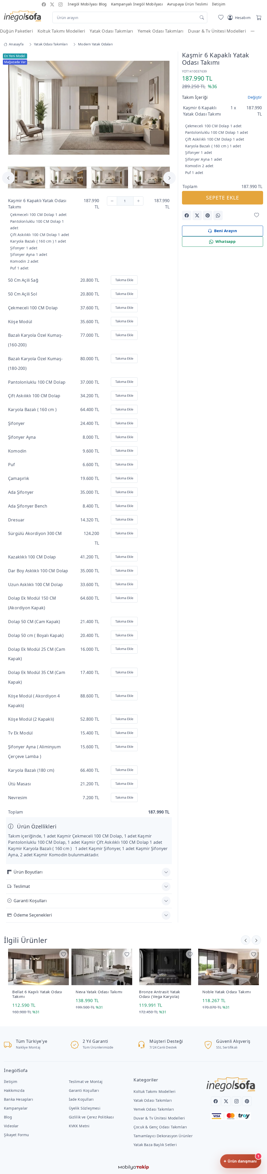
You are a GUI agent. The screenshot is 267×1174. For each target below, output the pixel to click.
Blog (8, 1117)
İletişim (219, 4)
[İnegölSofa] (22, 16)
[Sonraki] (245, 940)
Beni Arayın (225, 230)
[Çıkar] (112, 201)
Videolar (11, 1125)
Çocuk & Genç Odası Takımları (160, 1126)
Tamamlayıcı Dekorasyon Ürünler (163, 1135)
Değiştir (255, 97)
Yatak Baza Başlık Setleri (155, 1144)
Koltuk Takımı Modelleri (61, 31)
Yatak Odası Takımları (111, 31)
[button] (255, 31)
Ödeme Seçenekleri (33, 915)
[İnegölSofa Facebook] (44, 4)
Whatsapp (225, 241)
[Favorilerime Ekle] (256, 215)
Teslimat (22, 886)
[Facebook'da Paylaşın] (186, 215)
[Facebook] (215, 1101)
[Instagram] (236, 1101)
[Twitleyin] (197, 215)
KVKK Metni (79, 1125)
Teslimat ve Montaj (85, 1081)
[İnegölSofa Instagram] (60, 4)
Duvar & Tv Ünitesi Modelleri (217, 31)
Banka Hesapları (18, 1099)
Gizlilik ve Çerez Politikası (91, 1117)
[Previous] (12, 108)
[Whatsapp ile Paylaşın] (218, 215)
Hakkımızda (14, 1090)
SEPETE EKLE (222, 197)
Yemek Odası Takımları (160, 31)
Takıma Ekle (124, 280)
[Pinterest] (247, 1101)
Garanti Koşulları (30, 901)
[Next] (165, 108)
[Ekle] (138, 201)
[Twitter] (226, 1101)
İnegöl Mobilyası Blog (87, 4)
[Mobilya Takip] (133, 1167)
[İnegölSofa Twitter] (52, 4)
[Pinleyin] (207, 215)
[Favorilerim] (220, 17)
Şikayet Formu (16, 1134)
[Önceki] (256, 940)
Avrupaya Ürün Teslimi (187, 4)
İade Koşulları (81, 1099)
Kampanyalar (16, 1108)
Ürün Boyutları (28, 872)
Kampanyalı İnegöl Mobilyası (137, 4)
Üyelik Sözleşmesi (84, 1108)
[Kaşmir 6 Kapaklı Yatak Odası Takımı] (88, 107)
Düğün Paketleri (16, 31)
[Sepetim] (258, 17)
